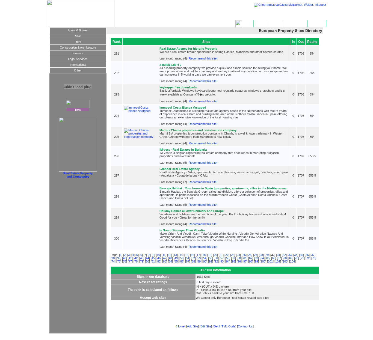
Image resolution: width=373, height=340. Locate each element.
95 (233, 261)
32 (284, 255)
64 (262, 258)
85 (176, 261)
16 (192, 255)
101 (270, 261)
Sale (78, 36)
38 (113, 258)
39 (118, 258)
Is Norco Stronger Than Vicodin (182, 230)
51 (187, 258)
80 (147, 261)
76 (124, 261)
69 (290, 258)
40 (124, 258)
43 (141, 258)
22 (227, 255)
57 (222, 258)
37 (313, 255)
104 (292, 261)
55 (210, 258)
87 (187, 261)
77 (130, 261)
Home (247, 23)
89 (199, 261)
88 (193, 261)
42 (136, 258)
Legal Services (78, 59)
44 (147, 258)
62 (250, 258)
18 (204, 255)
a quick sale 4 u (170, 64)
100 (262, 261)
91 (210, 261)
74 (113, 261)
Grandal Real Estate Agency (179, 169)
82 (159, 261)
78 (136, 261)
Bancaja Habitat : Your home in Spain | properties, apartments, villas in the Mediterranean (223, 188)
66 (273, 258)
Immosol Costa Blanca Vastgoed (182, 107)
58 (227, 258)
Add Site (261, 23)
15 (186, 255)
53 (199, 258)
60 (239, 258)
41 (130, 258)
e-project (285, 338)
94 (227, 261)
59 (233, 258)
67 (279, 258)
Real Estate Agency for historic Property (188, 48)
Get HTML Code (294, 23)
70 (296, 258)
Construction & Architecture (78, 47)
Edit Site (275, 23)
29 (267, 255)
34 (295, 255)
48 (170, 258)
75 (118, 261)
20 (215, 255)
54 (204, 258)
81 (153, 261)
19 (209, 255)
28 (261, 255)
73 (313, 258)
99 (256, 261)
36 (307, 255)
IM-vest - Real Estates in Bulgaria (183, 149)
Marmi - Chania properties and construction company (197, 130)
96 (239, 261)
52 (193, 258)
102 (277, 261)
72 (308, 258)
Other (78, 70)
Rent (78, 41)
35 (301, 255)
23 (232, 255)
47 (164, 258)
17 (198, 255)
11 (163, 255)
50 (181, 258)
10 (158, 255)
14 (181, 255)
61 (245, 258)
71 (302, 258)
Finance (78, 53)
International (78, 64)
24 (238, 255)
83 (164, 261)
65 (268, 258)
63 (256, 258)
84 (170, 261)
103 (285, 261)
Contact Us (317, 23)
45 (153, 258)
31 (278, 255)
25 (244, 255)
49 (176, 258)
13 (175, 255)
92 (216, 261)
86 (181, 261)
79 (141, 261)
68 (285, 258)
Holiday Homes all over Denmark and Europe (191, 211)
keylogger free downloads (178, 87)
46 (159, 258)
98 (250, 261)
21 (221, 255)
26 (249, 255)
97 (245, 261)
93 (222, 261)
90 (204, 261)
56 (216, 258)
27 (255, 255)
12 (169, 255)
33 (290, 255)
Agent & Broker (78, 30)
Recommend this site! (203, 58)
